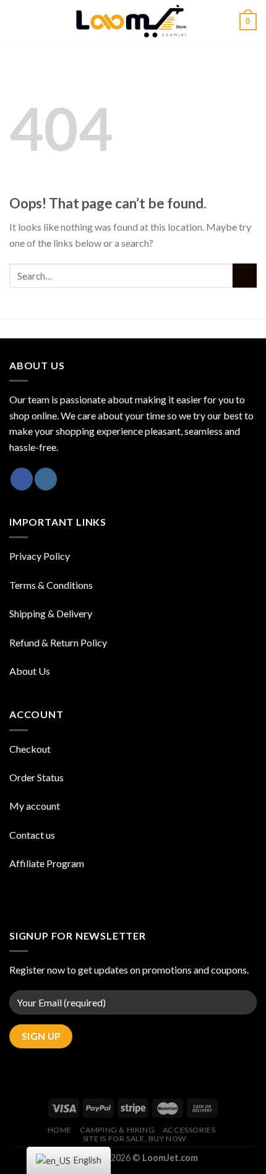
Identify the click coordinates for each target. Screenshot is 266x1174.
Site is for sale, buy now (134, 1138)
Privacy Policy (39, 556)
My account (34, 806)
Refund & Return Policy (58, 642)
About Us (29, 671)
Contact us (32, 835)
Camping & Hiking (117, 1129)
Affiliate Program (46, 863)
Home (60, 1129)
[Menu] (16, 21)
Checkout (30, 749)
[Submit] (245, 276)
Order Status (36, 777)
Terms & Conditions (51, 585)
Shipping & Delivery (50, 613)
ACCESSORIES (189, 1129)
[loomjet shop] (133, 21)
